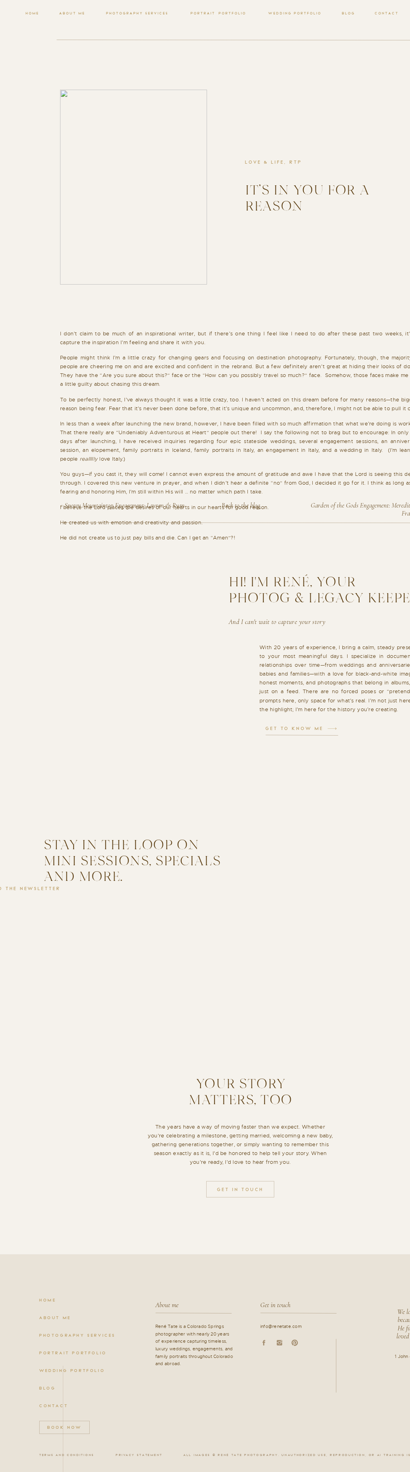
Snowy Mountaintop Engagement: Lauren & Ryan (124, 505)
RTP (295, 162)
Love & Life (264, 162)
